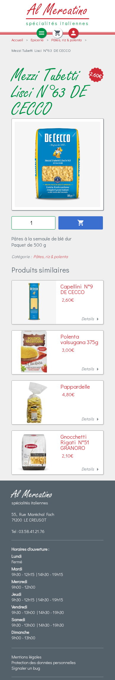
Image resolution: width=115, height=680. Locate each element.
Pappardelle (75, 386)
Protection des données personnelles (44, 662)
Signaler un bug (26, 668)
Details (91, 319)
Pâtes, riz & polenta (66, 39)
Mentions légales (27, 657)
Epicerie (37, 39)
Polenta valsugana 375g (79, 339)
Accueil (17, 39)
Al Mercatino (57, 10)
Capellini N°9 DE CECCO (76, 289)
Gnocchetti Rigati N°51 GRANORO (74, 442)
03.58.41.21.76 (32, 531)
